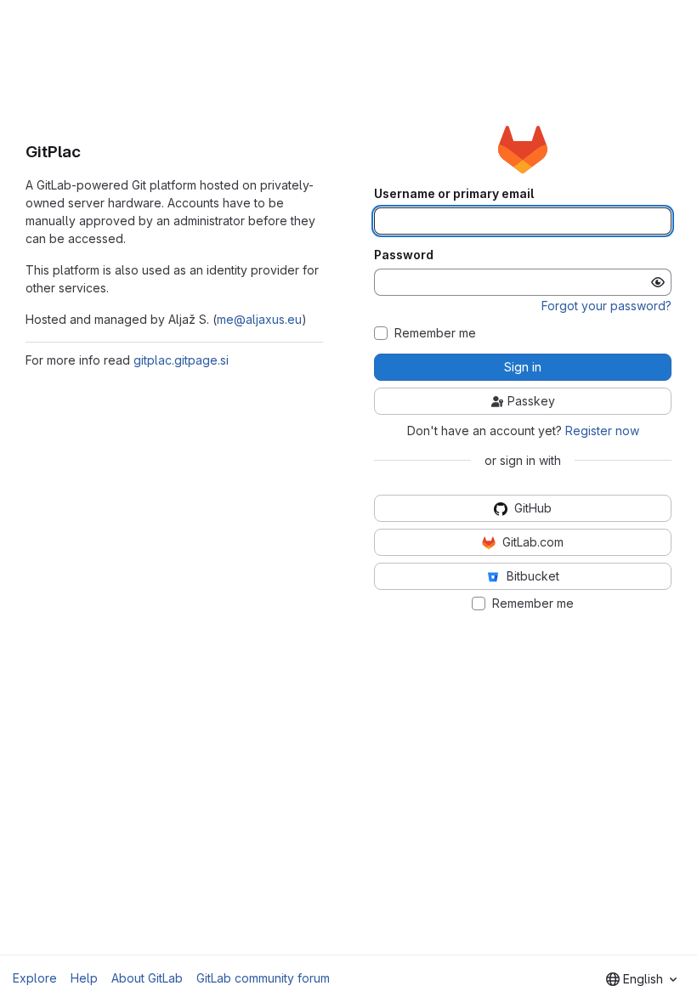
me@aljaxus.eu (259, 319)
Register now (602, 430)
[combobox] (641, 979)
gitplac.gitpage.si (181, 360)
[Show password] (658, 282)
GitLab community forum (263, 978)
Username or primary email (454, 194)
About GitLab (147, 978)
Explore (35, 978)
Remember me (435, 333)
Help (84, 978)
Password (404, 255)
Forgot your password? (606, 305)
